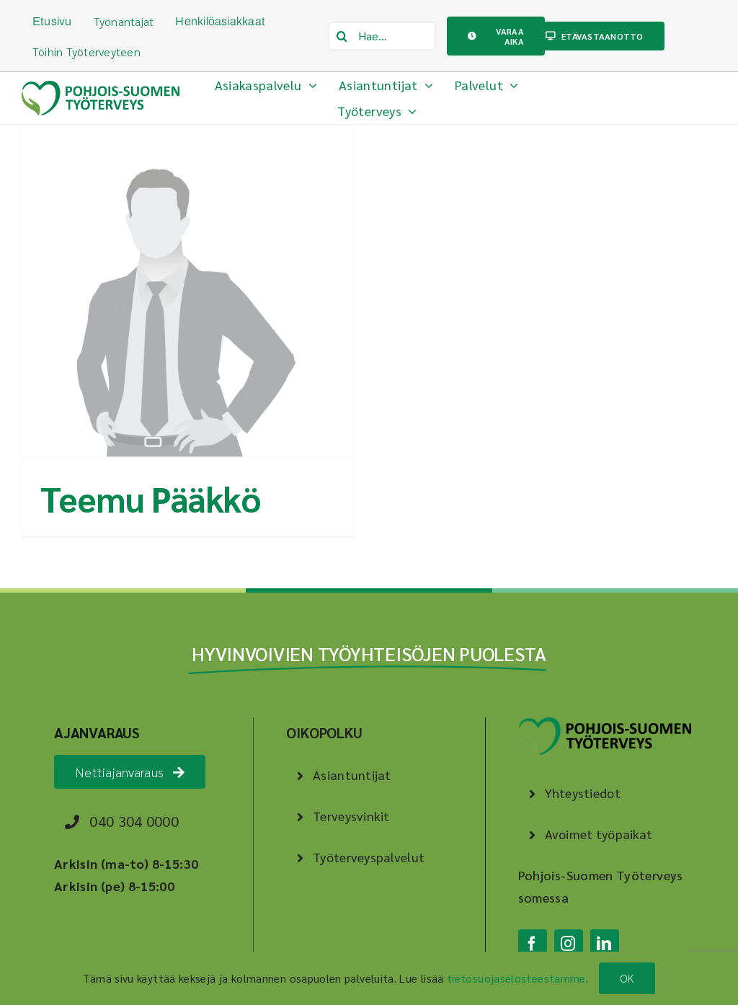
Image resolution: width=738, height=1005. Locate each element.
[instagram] (568, 943)
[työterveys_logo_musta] (604, 723)
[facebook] (532, 943)
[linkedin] (604, 943)
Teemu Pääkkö (150, 498)
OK (626, 978)
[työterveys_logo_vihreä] (100, 87)
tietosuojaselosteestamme (516, 978)
